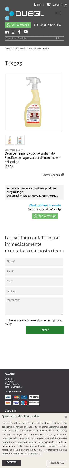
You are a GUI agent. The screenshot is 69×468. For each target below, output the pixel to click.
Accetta (11, 462)
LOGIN (40, 5)
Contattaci (9, 381)
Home (8, 48)
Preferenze (57, 462)
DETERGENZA (18, 48)
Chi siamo (9, 379)
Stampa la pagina (51, 175)
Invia (45, 329)
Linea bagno (33, 48)
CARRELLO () (59, 5)
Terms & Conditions (13, 387)
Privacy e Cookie (12, 384)
